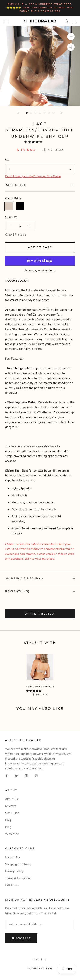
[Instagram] (26, 775)
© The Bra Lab (40, 968)
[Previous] (18, 113)
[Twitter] (16, 775)
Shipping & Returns (24, 578)
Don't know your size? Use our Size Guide (33, 176)
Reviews (10, 806)
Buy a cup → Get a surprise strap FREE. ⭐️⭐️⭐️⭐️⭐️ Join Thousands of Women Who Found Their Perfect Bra (40, 8)
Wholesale (12, 834)
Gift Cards (12, 885)
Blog (8, 827)
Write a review (40, 613)
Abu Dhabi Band (40, 686)
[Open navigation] (6, 20)
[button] (33, 142)
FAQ (8, 820)
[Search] (67, 21)
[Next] (61, 113)
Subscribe (21, 938)
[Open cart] (74, 21)
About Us (11, 799)
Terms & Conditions (18, 878)
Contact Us (12, 857)
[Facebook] (6, 775)
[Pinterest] (36, 775)
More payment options (40, 270)
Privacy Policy (14, 871)
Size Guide (16, 185)
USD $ (38, 959)
